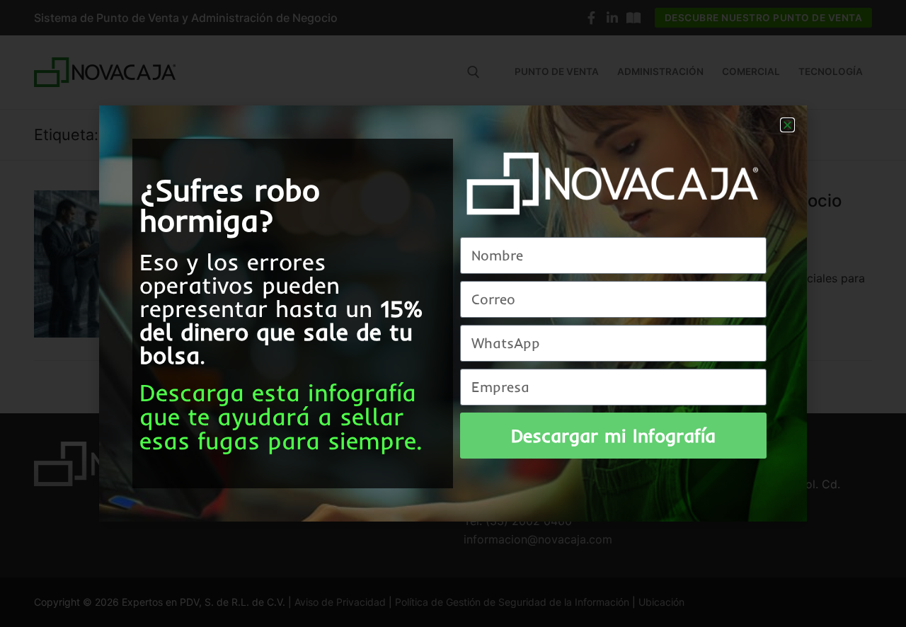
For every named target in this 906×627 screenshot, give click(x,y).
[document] (453, 313)
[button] (787, 125)
